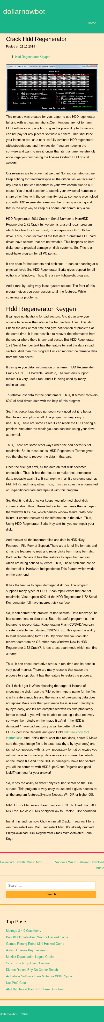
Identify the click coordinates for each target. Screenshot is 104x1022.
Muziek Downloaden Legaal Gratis (30, 957)
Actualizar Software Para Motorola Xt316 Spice (39, 976)
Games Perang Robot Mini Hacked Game (35, 944)
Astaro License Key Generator (27, 950)
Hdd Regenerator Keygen (32, 57)
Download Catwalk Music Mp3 (21, 862)
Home (92, 23)
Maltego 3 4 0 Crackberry (23, 930)
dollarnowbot (24, 11)
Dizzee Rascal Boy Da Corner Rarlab (32, 970)
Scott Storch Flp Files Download (28, 963)
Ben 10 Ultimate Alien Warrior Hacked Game (37, 937)
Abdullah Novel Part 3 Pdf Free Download (35, 989)
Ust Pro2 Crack (17, 983)
